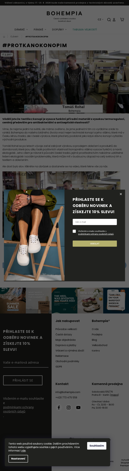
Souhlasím (97, 446)
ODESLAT (94, 243)
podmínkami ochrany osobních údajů (96, 234)
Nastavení (18, 458)
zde (23, 450)
